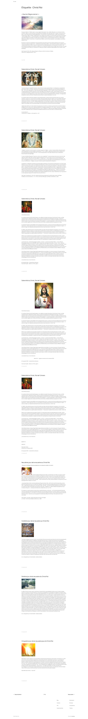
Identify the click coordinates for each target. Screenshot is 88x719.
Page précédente (17, 694)
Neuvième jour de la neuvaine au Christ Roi (36, 462)
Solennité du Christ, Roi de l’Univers (33, 69)
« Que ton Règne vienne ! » (30, 14)
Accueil (14, 1)
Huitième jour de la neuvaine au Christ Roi (35, 521)
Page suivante (71, 694)
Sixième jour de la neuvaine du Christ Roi (35, 576)
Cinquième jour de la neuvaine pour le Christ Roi (37, 641)
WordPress (73, 716)
